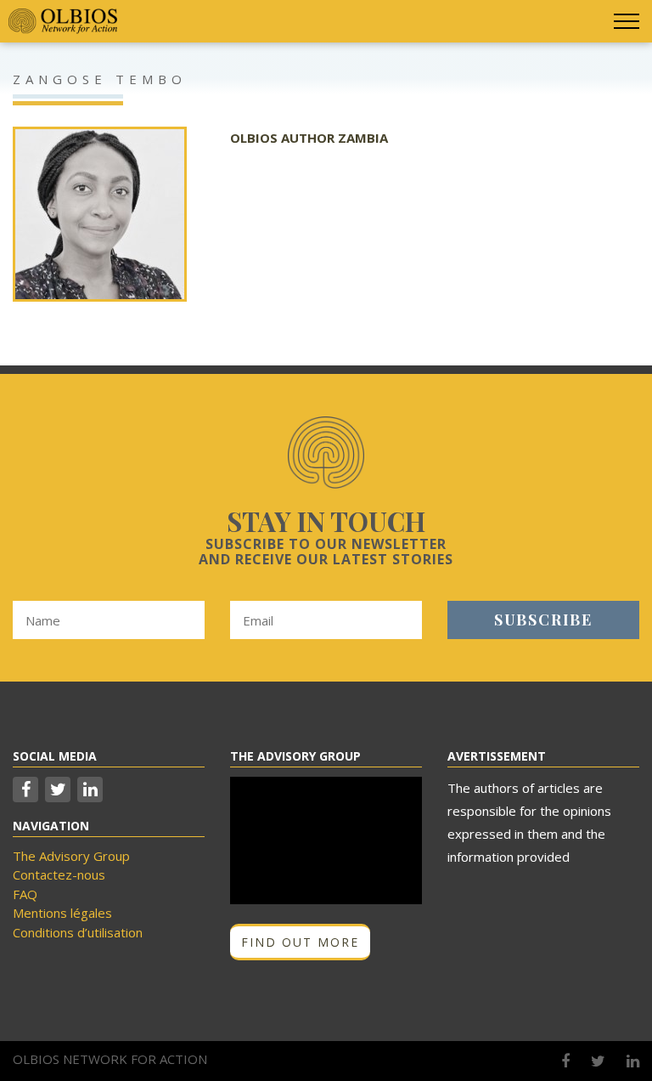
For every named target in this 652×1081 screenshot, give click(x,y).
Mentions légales (62, 912)
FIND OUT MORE (300, 942)
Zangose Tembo (100, 79)
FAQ (25, 894)
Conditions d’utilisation (78, 932)
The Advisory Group (71, 855)
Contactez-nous (59, 874)
